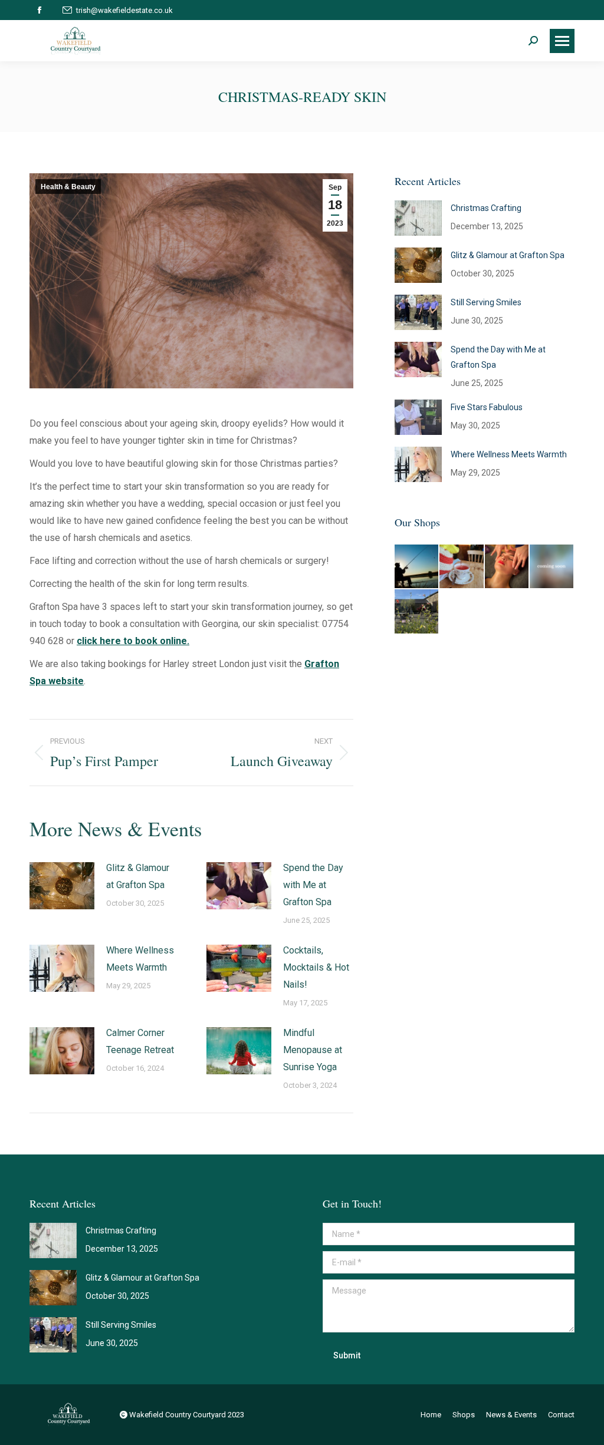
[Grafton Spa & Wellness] (507, 567)
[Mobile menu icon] (562, 41)
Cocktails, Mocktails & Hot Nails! (316, 967)
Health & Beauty (68, 187)
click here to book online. (133, 640)
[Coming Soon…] (552, 567)
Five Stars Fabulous (487, 407)
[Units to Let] (417, 611)
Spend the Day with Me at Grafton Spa (313, 885)
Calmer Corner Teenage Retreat (140, 1041)
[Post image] (61, 885)
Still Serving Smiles (486, 302)
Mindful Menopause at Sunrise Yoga (312, 1050)
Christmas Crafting (486, 208)
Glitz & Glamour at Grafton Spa (137, 876)
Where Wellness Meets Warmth (140, 959)
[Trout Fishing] (417, 567)
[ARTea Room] (461, 567)
